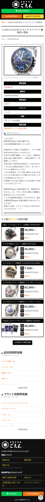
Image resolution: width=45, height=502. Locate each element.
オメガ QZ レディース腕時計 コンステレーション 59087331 (23, 301)
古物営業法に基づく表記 (11, 484)
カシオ (7, 112)
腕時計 (7, 104)
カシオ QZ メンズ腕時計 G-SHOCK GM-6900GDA (22, 263)
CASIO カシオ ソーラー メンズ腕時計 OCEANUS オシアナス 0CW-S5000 (23, 321)
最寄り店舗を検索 (9, 477)
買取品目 (5, 460)
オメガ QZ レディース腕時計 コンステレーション (22, 282)
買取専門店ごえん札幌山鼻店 (15, 128)
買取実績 (27, 460)
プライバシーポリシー (33, 482)
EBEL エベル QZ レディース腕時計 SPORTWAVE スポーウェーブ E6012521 (23, 225)
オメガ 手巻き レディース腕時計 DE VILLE (19, 244)
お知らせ (27, 477)
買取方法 (5, 465)
